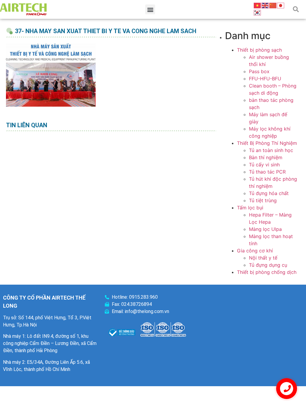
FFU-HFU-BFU (265, 79)
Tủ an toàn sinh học (271, 150)
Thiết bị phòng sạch (259, 50)
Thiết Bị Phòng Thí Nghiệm (267, 143)
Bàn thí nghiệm (265, 157)
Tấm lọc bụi (250, 208)
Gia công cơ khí (255, 251)
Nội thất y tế (263, 258)
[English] (265, 5)
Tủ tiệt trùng (263, 200)
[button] (150, 9)
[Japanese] (281, 5)
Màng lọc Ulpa (265, 229)
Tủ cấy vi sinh (264, 165)
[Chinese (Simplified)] (273, 5)
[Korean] (257, 12)
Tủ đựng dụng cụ (268, 265)
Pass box (259, 71)
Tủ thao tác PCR (267, 172)
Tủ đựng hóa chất (269, 193)
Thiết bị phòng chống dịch (266, 272)
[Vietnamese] (257, 5)
